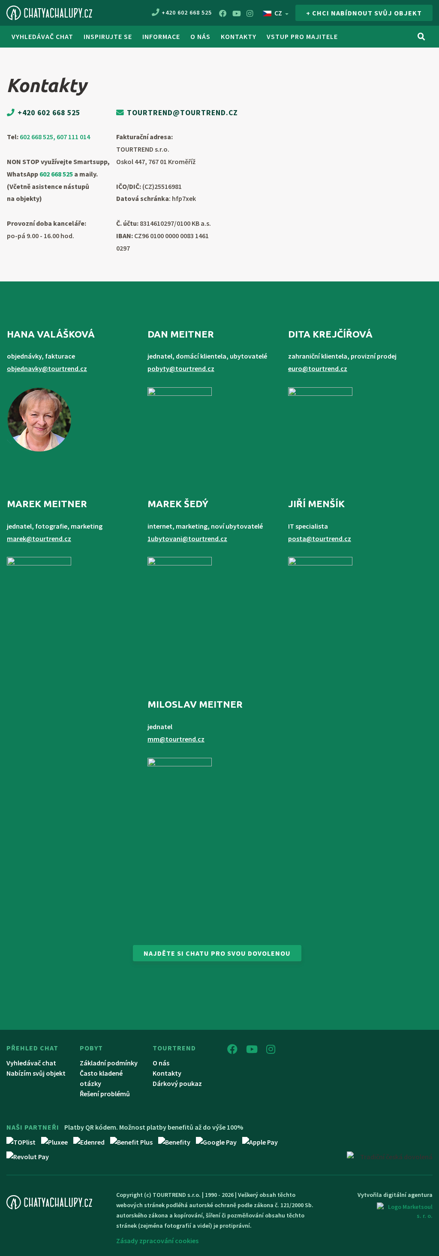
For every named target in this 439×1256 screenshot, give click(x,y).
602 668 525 (56, 174)
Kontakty (238, 36)
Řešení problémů (105, 1093)
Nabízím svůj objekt (36, 1073)
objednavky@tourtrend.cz (47, 368)
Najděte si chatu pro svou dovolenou (217, 953)
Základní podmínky (109, 1063)
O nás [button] (200, 36)
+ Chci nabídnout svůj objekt (364, 13)
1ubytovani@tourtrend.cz (187, 538)
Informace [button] (161, 36)
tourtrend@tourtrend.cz (182, 112)
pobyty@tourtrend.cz (180, 368)
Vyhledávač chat (42, 36)
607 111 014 (73, 136)
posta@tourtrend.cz (319, 538)
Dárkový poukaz (177, 1083)
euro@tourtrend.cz (317, 368)
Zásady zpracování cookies (157, 1240)
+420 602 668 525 (187, 12)
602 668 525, (38, 136)
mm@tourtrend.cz (175, 739)
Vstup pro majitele (302, 36)
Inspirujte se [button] (108, 36)
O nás (161, 1063)
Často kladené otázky (101, 1078)
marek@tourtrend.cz (39, 538)
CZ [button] (278, 13)
